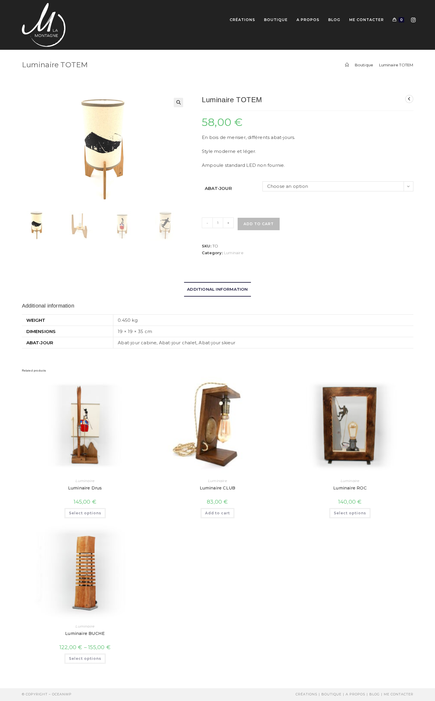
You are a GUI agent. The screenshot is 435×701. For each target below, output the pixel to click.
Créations (306, 694)
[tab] (217, 289)
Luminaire (234, 252)
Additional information (217, 289)
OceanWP (62, 694)
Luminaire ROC (350, 488)
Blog (374, 694)
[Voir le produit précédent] (409, 99)
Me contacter (398, 694)
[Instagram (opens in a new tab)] (413, 19)
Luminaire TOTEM (396, 65)
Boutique (331, 694)
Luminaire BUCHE (85, 633)
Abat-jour (218, 188)
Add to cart (259, 224)
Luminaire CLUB (218, 488)
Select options (85, 513)
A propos (355, 694)
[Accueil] (347, 65)
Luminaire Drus (85, 488)
